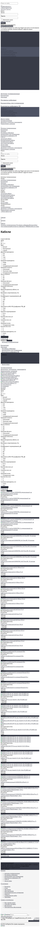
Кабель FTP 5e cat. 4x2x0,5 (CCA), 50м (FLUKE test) (16, 758)
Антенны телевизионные (8, 68)
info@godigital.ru (6, 6)
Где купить (7, 889)
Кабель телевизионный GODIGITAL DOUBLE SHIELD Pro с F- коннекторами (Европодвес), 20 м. (18, 821)
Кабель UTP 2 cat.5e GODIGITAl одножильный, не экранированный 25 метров (15, 499)
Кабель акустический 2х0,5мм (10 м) (12, 645)
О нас (6, 888)
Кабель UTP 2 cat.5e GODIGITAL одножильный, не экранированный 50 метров (16, 512)
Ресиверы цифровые (7, 72)
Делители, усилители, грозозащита (11, 62)
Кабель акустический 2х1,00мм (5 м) (12, 572)
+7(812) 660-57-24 (6, 8)
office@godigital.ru (6, 916)
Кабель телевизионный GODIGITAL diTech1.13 (15, 782)
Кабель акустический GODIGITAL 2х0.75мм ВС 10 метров (18, 561)
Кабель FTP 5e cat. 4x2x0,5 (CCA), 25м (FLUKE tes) (16, 770)
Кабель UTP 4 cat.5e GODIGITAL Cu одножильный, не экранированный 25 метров (16, 529)
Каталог (3, 870)
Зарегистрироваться (7, 26)
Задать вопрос (5, 869)
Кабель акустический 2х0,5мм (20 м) (12, 635)
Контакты (7, 886)
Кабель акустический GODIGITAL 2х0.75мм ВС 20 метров (18, 551)
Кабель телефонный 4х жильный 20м (12, 666)
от (1, 242)
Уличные (4, 37)
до (2, 243)
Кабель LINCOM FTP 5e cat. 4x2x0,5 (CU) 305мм (15, 746)
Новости (7, 894)
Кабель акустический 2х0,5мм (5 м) (11, 614)
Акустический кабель (8, 56)
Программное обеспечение (12, 907)
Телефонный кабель (8, 54)
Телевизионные (6, 60)
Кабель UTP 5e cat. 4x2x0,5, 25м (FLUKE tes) (14, 711)
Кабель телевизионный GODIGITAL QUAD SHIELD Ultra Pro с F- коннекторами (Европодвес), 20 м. (19, 794)
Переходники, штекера (8, 63)
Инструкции (8, 905)
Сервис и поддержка (7, 900)
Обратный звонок (33, 921)
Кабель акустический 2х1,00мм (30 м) (12, 582)
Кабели (29, 226)
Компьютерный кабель (9, 52)
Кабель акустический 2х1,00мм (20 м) (12, 593)
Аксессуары (4, 84)
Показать (9, 491)
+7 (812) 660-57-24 (36, 918)
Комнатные (5, 35)
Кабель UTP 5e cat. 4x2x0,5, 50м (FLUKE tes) (14, 699)
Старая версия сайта (10, 895)
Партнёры (7, 897)
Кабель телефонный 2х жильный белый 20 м (14, 687)
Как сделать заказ (9, 902)
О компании (4, 883)
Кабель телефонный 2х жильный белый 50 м (14, 677)
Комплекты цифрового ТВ (9, 75)
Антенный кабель (7, 51)
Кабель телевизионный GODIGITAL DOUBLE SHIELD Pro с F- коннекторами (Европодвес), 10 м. (18, 835)
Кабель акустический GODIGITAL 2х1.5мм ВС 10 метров (17, 540)
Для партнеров (9, 891)
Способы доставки (10, 904)
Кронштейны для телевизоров (10, 74)
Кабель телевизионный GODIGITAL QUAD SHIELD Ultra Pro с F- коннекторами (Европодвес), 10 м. (19, 808)
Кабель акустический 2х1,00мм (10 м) (12, 603)
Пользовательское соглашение (14, 892)
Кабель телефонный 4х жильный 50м (12, 656)
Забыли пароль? (6, 21)
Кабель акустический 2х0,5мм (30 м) (12, 624)
